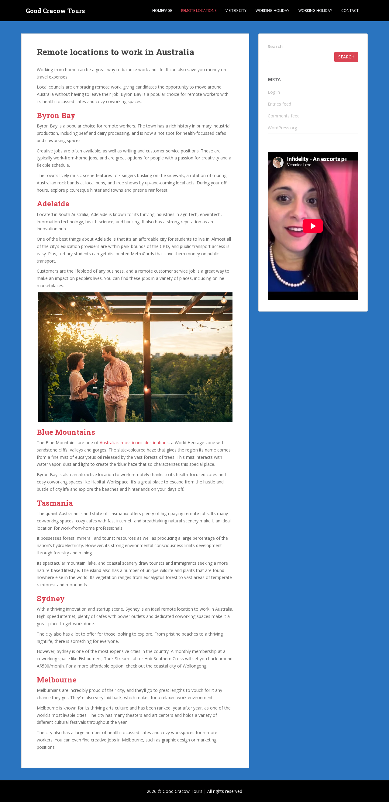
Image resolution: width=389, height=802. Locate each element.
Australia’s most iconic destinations (134, 442)
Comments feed (284, 116)
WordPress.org (282, 128)
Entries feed (279, 104)
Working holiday (272, 10)
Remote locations (198, 10)
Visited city (235, 10)
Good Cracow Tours (55, 11)
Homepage (162, 10)
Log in (274, 92)
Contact (350, 10)
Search (275, 46)
